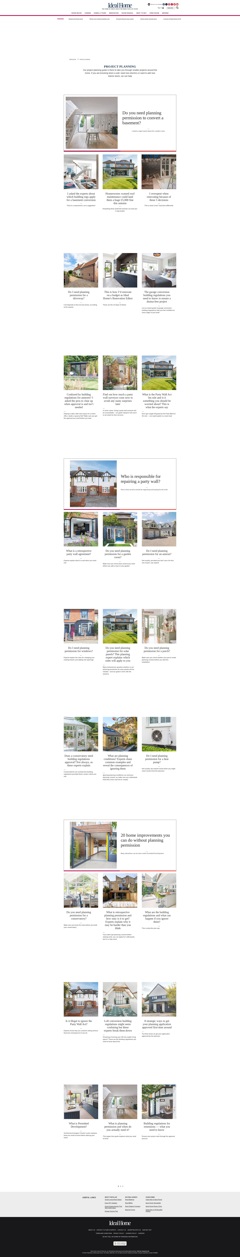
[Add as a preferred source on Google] (120, 1243)
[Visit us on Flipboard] (174, 4)
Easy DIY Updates (111, 1203)
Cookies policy (131, 1233)
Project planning (85, 59)
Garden (88, 13)
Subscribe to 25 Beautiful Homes (154, 1210)
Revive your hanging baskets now (100, 19)
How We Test (147, 1230)
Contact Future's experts (106, 1230)
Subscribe (170, 8)
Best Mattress (129, 1199)
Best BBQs (129, 1203)
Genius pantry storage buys (148, 19)
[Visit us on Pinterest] (172, 4)
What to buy (141, 13)
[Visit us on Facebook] (164, 4)
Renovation (114, 13)
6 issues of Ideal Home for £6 (172, 19)
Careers (141, 1233)
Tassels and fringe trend (76, 19)
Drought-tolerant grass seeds (125, 19)
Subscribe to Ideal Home (154, 1199)
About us (91, 1230)
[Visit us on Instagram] (169, 4)
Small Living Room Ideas (113, 1199)
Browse (165, 13)
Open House (154, 13)
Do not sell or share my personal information (120, 1236)
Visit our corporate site (143, 1251)
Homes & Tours (100, 13)
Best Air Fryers (130, 1210)
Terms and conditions (104, 1233)
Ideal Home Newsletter (153, 1203)
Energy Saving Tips (111, 1211)
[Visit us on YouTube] (177, 4)
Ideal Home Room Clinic (154, 1206)
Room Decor (77, 13)
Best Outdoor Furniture (132, 1206)
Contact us (122, 1230)
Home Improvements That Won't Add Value (113, 1207)
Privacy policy (118, 1233)
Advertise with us (134, 1230)
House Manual (127, 13)
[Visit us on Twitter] (166, 4)
